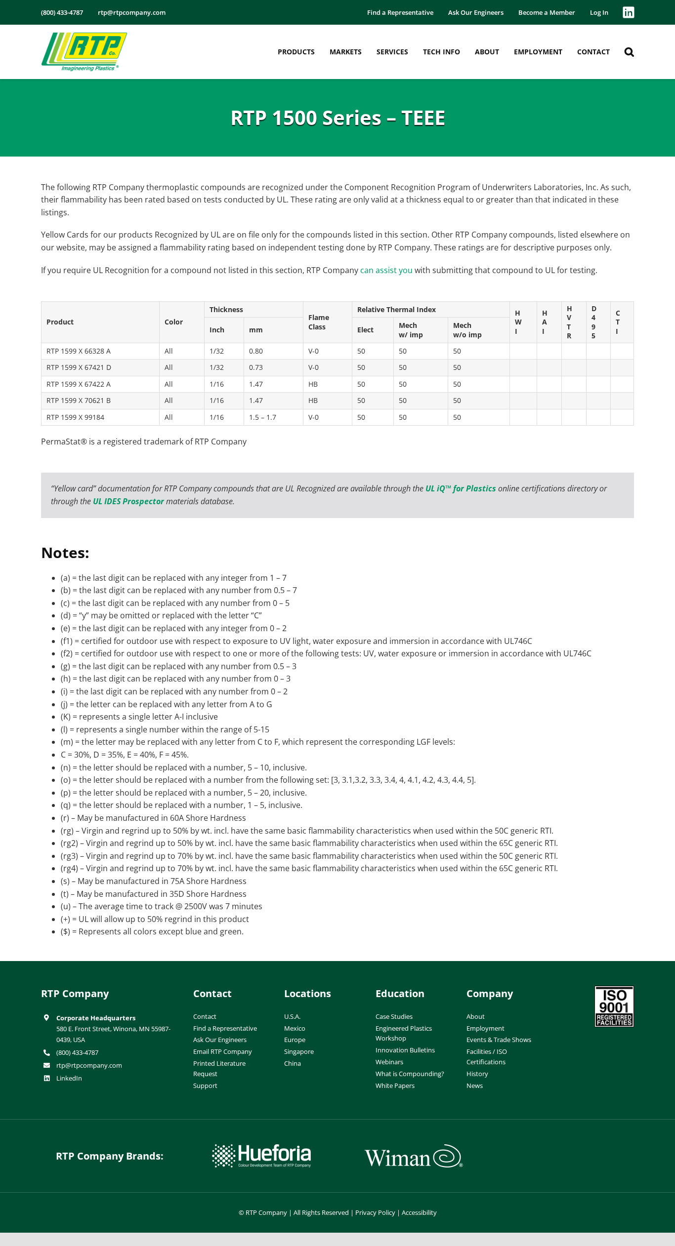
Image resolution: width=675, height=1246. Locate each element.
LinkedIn (69, 1078)
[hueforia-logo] (261, 1148)
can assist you (386, 270)
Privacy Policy (375, 1212)
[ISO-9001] (614, 989)
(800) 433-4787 (77, 1052)
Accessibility (419, 1212)
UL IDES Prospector (128, 501)
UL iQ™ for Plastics (460, 488)
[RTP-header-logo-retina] (84, 36)
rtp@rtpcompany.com (89, 1065)
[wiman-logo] (413, 1148)
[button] (629, 52)
